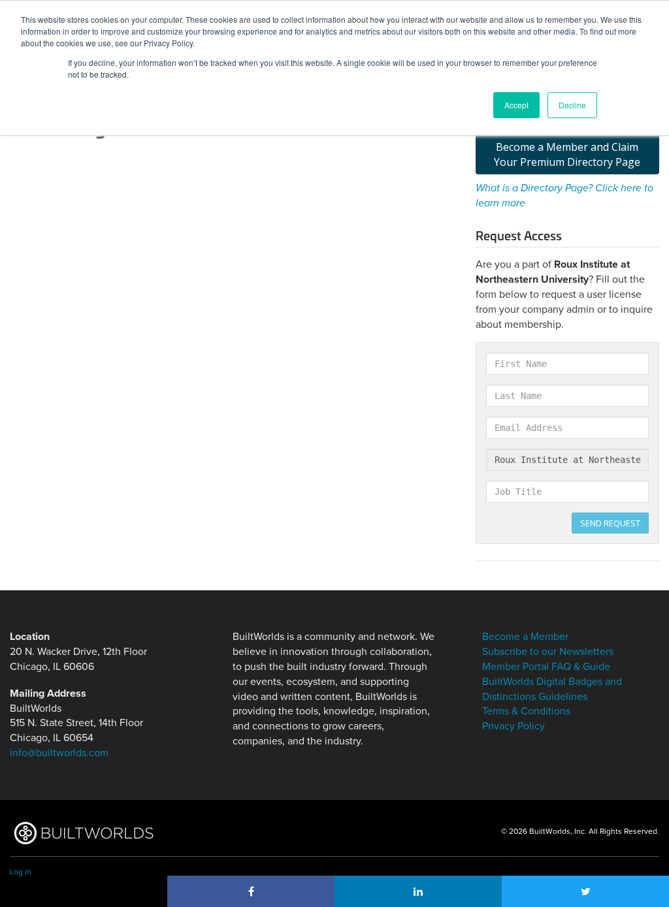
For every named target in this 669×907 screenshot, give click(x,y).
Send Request (610, 523)
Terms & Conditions (526, 711)
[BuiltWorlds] (83, 832)
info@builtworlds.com (59, 752)
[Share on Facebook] (250, 891)
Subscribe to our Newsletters (547, 651)
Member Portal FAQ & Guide (546, 666)
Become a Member (525, 636)
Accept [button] (516, 104)
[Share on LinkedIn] (418, 891)
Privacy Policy (513, 726)
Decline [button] (572, 104)
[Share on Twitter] (585, 891)
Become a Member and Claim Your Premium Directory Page (567, 154)
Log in (20, 871)
